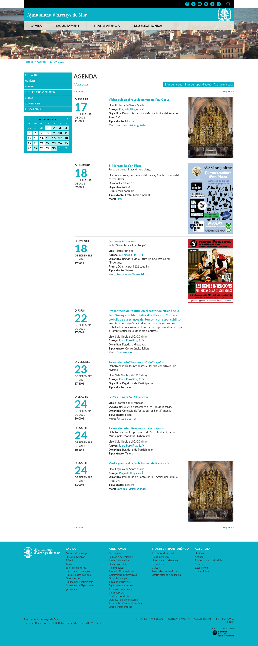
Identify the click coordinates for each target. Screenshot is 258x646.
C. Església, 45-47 (130, 254)
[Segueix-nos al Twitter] (193, 4)
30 (54, 148)
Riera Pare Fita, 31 (130, 340)
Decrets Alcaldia (118, 564)
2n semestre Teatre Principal (134, 274)
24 (60, 143)
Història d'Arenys (75, 557)
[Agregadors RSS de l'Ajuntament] (218, 4)
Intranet (141, 618)
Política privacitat (178, 618)
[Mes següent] (67, 119)
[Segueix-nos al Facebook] (187, 4)
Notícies (30, 80)
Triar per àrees (173, 84)
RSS (217, 618)
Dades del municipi (76, 553)
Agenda (41, 62)
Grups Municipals (118, 578)
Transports (71, 564)
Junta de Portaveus (119, 582)
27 (35, 148)
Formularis (158, 564)
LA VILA (36, 25)
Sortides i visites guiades (132, 125)
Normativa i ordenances (165, 560)
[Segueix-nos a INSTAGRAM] (206, 4)
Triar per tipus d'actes (198, 84)
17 (60, 138)
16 (54, 138)
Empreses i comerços (78, 571)
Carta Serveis (116, 592)
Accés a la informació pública (125, 603)
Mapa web (228, 618)
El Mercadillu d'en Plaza (125, 165)
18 (66, 138)
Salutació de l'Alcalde (121, 557)
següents (228, 91)
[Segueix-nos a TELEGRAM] (212, 4)
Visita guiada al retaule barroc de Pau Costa (139, 99)
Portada (29, 62)
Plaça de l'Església (130, 109)
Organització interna (120, 606)
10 (60, 133)
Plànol (69, 560)
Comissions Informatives (123, 574)
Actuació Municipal (163, 553)
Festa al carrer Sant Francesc (129, 397)
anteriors (79, 91)
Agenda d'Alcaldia (119, 560)
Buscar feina (33, 109)
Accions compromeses (121, 589)
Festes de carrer (126, 418)
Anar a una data (223, 84)
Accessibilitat (202, 618)
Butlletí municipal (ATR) (40, 92)
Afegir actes (81, 84)
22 (47, 143)
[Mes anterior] (28, 119)
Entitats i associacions (78, 574)
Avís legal (157, 618)
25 (66, 143)
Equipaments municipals (79, 582)
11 (66, 133)
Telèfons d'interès (76, 567)
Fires (120, 199)
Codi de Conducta (119, 596)
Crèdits (229, 622)
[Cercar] (228, 4)
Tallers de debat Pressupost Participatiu (136, 362)
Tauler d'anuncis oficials (165, 571)
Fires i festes (73, 578)
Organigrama (116, 553)
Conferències (125, 352)
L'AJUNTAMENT (68, 25)
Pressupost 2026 (161, 557)
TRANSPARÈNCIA (107, 25)
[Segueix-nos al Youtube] (199, 4)
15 (47, 138)
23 (54, 143)
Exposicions (32, 103)
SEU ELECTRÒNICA (148, 25)
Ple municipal (116, 567)
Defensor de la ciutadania (123, 599)
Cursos (29, 98)
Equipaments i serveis (121, 585)
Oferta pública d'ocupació (166, 574)
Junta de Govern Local (121, 571)
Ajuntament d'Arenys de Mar (57, 15)
